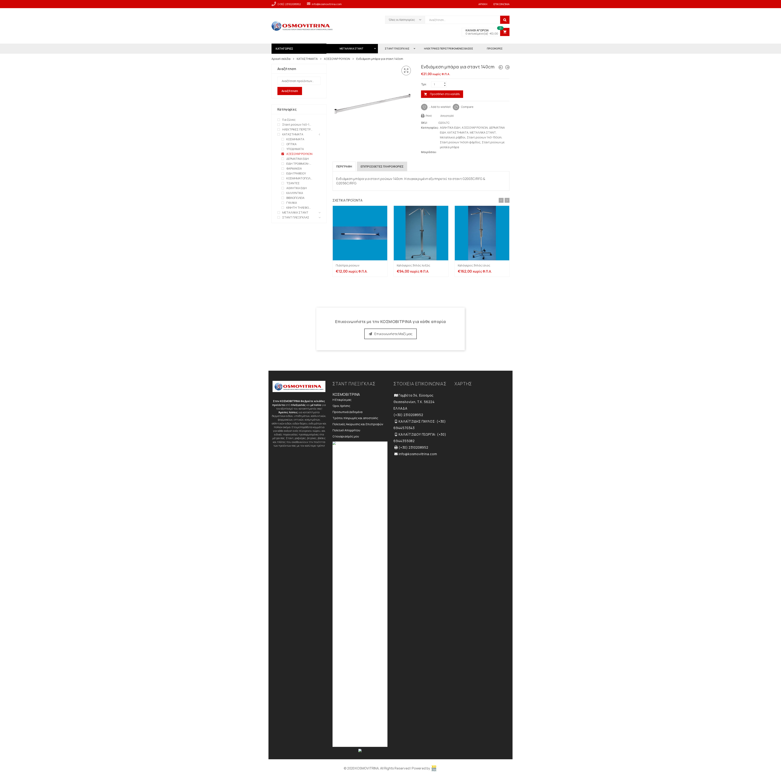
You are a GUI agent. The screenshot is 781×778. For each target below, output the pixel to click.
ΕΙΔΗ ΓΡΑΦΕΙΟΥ (296, 173)
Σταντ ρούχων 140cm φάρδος (460, 142)
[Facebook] (444, 152)
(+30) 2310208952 (289, 4)
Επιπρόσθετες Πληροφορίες (382, 166)
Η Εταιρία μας (342, 400)
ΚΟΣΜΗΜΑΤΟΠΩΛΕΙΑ (299, 178)
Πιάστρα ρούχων (347, 265)
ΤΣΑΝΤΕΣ (293, 183)
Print (428, 116)
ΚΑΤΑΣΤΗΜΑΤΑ (307, 59)
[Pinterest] (448, 152)
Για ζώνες (289, 120)
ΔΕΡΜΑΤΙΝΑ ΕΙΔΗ (297, 159)
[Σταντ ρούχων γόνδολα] (501, 67)
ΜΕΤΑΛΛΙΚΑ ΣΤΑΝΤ (483, 132)
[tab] (344, 166)
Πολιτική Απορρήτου (346, 430)
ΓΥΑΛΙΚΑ (291, 203)
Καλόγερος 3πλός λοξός (413, 265)
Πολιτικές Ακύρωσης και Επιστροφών (358, 424)
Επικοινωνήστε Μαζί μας (393, 334)
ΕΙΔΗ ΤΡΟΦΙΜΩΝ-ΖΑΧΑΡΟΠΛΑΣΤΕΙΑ (299, 163)
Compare (467, 106)
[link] (434, 768)
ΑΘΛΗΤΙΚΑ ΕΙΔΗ (450, 127)
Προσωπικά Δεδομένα (347, 412)
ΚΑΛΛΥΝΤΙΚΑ (294, 193)
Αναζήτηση (289, 91)
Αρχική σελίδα (281, 59)
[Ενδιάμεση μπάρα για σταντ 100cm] (507, 67)
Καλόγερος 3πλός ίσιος (474, 265)
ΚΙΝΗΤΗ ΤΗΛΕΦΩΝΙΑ (299, 207)
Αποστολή (447, 116)
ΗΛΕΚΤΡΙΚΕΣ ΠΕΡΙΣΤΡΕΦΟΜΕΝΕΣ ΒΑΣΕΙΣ (297, 129)
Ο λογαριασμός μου (346, 436)
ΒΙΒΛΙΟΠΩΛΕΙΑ (295, 198)
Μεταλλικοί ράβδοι (453, 137)
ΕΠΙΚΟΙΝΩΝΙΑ (501, 4)
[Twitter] (440, 152)
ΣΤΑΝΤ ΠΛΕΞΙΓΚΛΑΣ (295, 217)
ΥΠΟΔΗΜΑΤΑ (295, 149)
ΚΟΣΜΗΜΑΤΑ (295, 139)
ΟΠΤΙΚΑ (291, 144)
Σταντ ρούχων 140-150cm (484, 137)
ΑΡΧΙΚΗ (482, 4)
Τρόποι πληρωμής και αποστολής (355, 418)
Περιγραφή (344, 166)
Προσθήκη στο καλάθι (445, 94)
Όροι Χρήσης (341, 406)
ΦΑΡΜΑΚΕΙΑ (294, 168)
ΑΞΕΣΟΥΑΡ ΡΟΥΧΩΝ (337, 59)
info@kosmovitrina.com (327, 4)
